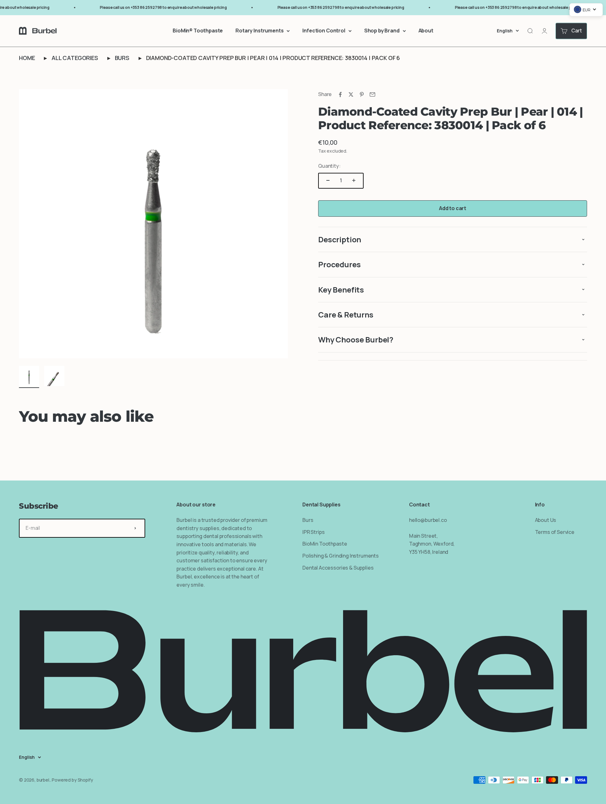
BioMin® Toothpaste (198, 30)
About (426, 30)
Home (27, 58)
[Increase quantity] (354, 180)
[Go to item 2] (54, 377)
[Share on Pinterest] (361, 94)
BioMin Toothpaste (324, 543)
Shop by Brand (382, 30)
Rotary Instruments (259, 30)
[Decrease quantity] (328, 180)
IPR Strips (313, 532)
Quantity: (329, 165)
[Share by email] (372, 94)
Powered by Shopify (72, 780)
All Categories (74, 58)
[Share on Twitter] (351, 94)
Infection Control (323, 30)
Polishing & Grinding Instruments (340, 555)
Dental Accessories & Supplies (337, 567)
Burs (122, 58)
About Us (545, 520)
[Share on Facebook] (340, 94)
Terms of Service (554, 532)
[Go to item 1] (29, 377)
